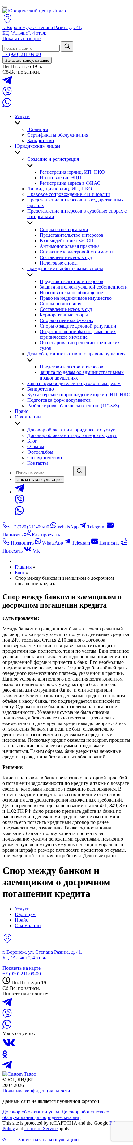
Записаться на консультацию (48, 1139)
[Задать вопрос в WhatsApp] (6, 105)
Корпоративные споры (64, 314)
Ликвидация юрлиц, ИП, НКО (59, 188)
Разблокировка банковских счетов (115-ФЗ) (73, 405)
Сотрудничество (44, 457)
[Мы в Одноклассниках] (4, 1056)
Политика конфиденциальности (36, 1090)
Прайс (21, 411)
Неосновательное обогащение (71, 292)
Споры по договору (60, 303)
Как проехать (45, 534)
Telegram (96, 526)
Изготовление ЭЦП (60, 177)
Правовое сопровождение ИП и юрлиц (68, 194)
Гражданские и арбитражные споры (65, 268)
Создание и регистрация (53, 159)
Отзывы (35, 446)
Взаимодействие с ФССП (67, 240)
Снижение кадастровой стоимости (76, 251)
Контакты (37, 463)
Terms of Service (41, 1128)
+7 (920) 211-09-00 (21, 54)
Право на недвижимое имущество (76, 298)
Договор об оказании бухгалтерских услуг (72, 435)
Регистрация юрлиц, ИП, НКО (72, 172)
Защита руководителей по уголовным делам (74, 383)
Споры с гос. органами (64, 229)
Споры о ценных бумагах (66, 320)
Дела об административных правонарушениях (76, 353)
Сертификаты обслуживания (57, 135)
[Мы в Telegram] (7, 1068)
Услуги (22, 116)
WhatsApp (68, 526)
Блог (32, 440)
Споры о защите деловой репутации (78, 326)
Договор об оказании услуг (31, 1111)
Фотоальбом (40, 452)
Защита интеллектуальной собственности (84, 287)
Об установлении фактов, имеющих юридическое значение (78, 334)
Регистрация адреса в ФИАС (70, 183)
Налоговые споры (59, 262)
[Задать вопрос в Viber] (7, 94)
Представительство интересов (71, 235)
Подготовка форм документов (59, 400)
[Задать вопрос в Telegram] (7, 84)
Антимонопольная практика (70, 246)
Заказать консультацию (27, 60)
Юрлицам (37, 129)
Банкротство (40, 140)
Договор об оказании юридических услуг (71, 429)
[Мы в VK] (8, 1047)
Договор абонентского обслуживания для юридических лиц (55, 1114)
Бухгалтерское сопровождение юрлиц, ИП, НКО (79, 394)
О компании (28, 416)
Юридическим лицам (37, 146)
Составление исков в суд (66, 257)
